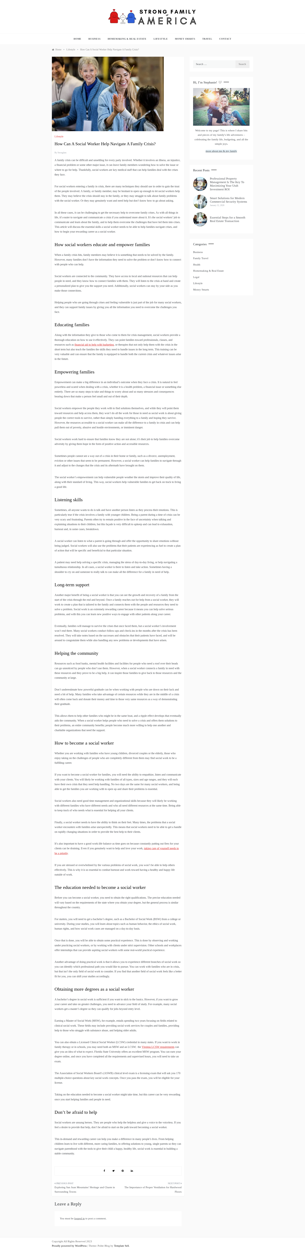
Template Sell (121, 1245)
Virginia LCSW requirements (158, 1046)
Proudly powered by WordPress (69, 1245)
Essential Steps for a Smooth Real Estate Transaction (227, 219)
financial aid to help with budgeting (94, 344)
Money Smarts (185, 39)
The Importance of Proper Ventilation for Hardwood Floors (153, 1189)
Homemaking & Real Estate (127, 39)
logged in (79, 1218)
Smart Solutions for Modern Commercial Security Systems (228, 199)
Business (94, 39)
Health (196, 264)
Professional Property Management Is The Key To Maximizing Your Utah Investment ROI (227, 184)
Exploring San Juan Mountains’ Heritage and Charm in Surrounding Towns (85, 1189)
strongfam (62, 152)
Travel (207, 39)
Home (77, 39)
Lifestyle (161, 39)
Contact (225, 39)
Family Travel (200, 258)
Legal (196, 277)
